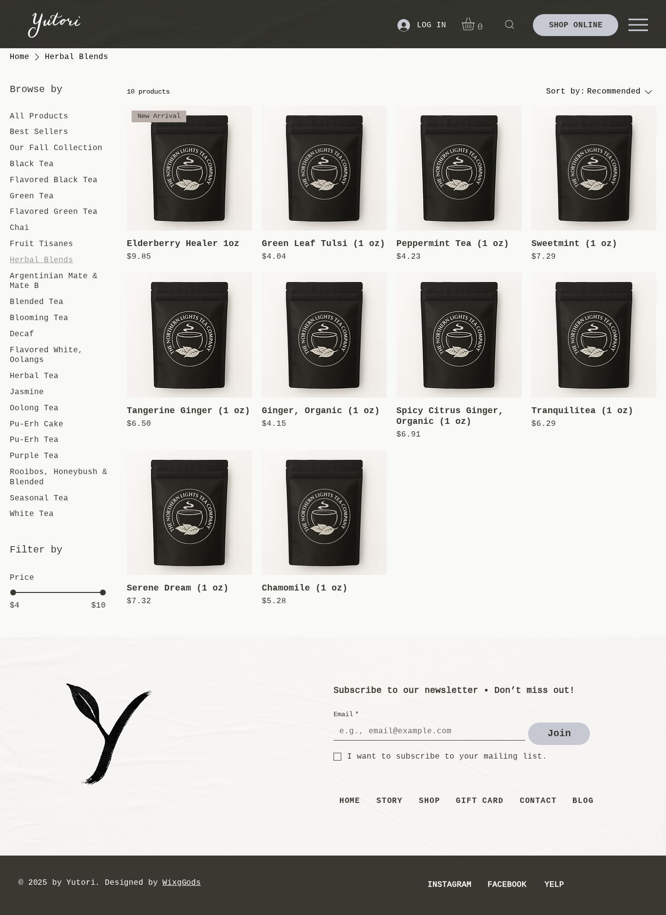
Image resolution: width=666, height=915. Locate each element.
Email (346, 714)
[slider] (13, 592)
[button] (476, 24)
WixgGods (181, 882)
